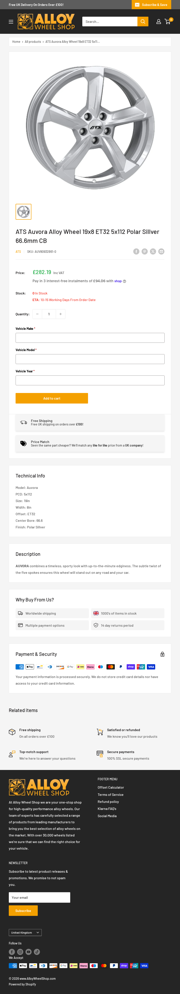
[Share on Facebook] (136, 251)
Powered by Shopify (22, 984)
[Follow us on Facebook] (12, 952)
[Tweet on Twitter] (153, 251)
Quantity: (23, 314)
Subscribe (23, 910)
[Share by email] (161, 251)
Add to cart (51, 398)
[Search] (142, 21)
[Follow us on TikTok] (37, 952)
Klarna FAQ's (107, 808)
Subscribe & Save (154, 5)
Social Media (107, 816)
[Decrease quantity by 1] (37, 314)
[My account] (159, 21)
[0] (167, 21)
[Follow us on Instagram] (20, 952)
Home (16, 41)
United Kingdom (21, 932)
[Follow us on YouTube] (28, 952)
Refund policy (108, 801)
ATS (18, 251)
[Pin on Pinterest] (145, 251)
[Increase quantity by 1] (60, 314)
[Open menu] (11, 21)
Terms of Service (111, 794)
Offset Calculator (111, 787)
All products (33, 41)
